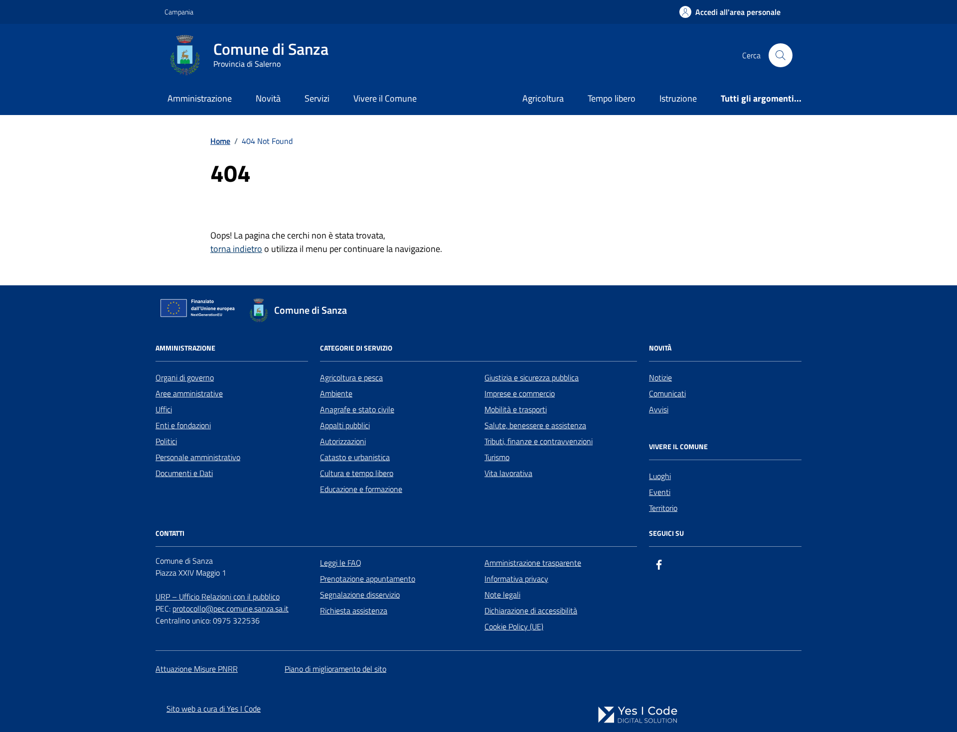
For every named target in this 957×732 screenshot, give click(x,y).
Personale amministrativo (198, 457)
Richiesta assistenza (353, 610)
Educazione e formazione (361, 489)
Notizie (660, 377)
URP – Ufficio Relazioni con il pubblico (218, 597)
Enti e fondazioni (183, 425)
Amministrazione (199, 98)
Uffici (164, 409)
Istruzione (678, 98)
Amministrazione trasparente (532, 563)
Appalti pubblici (345, 425)
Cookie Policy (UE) (513, 626)
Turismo (496, 457)
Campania (178, 11)
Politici (166, 441)
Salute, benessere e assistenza (535, 425)
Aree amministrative (189, 393)
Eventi (659, 492)
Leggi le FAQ (340, 563)
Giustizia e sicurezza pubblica (531, 377)
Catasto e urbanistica (355, 457)
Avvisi (658, 409)
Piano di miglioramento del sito (335, 669)
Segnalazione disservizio (360, 595)
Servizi (317, 98)
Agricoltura (543, 98)
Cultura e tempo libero (356, 473)
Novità (268, 98)
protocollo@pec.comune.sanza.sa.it (230, 608)
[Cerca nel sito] (781, 55)
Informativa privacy (516, 579)
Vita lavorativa (508, 473)
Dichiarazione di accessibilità (530, 610)
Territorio (663, 508)
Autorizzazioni (343, 441)
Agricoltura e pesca (351, 377)
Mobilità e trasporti (515, 409)
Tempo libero (612, 98)
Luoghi (660, 476)
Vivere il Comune (385, 98)
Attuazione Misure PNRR (197, 669)
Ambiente (336, 393)
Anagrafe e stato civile (357, 409)
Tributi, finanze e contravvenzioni (538, 441)
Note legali (502, 595)
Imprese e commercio (519, 393)
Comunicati (667, 393)
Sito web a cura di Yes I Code (213, 709)
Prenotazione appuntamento (367, 579)
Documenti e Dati (184, 473)
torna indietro (236, 248)
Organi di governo (185, 377)
